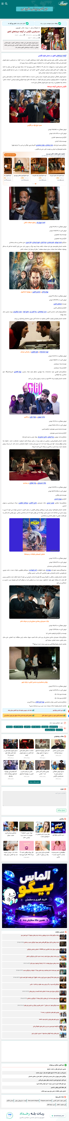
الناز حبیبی (28, 242)
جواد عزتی (33, 417)
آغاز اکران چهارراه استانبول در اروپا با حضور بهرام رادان (42, 753)
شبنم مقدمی (50, 242)
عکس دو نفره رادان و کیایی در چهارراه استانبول (26, 772)
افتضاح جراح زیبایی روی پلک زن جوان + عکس (42, 853)
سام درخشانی (49, 145)
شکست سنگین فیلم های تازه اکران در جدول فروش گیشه (26, 753)
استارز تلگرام (10, 1101)
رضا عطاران (32, 483)
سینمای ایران (45, 727)
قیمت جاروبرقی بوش (20, 1101)
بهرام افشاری (17, 372)
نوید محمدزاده (44, 352)
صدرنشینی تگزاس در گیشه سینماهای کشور (23, 31)
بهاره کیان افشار (40, 702)
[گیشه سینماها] (34, 106)
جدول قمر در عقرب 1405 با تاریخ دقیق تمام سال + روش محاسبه (51, 1073)
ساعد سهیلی (41, 417)
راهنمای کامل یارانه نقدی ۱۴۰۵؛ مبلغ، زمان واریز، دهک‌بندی (18, 715)
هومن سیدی (50, 503)
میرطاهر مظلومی (23, 503)
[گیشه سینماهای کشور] (34, 203)
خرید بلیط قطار (51, 1105)
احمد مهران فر (41, 222)
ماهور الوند (26, 312)
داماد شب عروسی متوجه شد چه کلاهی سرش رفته (20, 710)
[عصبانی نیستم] (34, 602)
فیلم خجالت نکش (18, 727)
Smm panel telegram (33, 1101)
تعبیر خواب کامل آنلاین (59, 1101)
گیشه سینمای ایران (50, 730)
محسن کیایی (36, 292)
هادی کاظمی (33, 503)
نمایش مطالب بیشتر (34, 782)
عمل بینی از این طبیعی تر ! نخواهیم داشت (43, 835)
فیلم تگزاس (27, 727)
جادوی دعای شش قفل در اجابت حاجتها (56, 1069)
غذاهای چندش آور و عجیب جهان (10, 834)
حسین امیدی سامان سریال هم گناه (58, 752)
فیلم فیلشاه (9, 727)
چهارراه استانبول (53, 727)
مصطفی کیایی (58, 304)
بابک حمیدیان (42, 483)
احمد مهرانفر (58, 242)
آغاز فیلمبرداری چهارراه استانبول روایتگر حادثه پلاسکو (11, 773)
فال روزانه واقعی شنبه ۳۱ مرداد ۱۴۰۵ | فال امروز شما (27, 853)
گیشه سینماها (61, 55)
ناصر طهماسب (33, 570)
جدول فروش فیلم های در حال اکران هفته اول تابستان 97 (11, 753)
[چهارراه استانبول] (34, 535)
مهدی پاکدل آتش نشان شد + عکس (42, 772)
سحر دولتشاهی (42, 312)
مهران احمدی (58, 499)
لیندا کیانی (43, 242)
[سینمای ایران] (34, 335)
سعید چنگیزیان (17, 312)
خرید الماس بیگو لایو (58, 710)
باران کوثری (34, 352)
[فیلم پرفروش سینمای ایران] (34, 397)
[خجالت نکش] (34, 465)
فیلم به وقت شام (36, 727)
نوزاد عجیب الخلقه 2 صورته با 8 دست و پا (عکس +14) (26, 835)
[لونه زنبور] (34, 663)
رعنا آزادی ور (33, 312)
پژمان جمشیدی (40, 145)
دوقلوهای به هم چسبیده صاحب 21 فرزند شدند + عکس (58, 854)
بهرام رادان (45, 292)
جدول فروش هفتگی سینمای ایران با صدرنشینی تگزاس (58, 773)
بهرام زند (48, 570)
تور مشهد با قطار (61, 1105)
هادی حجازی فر (42, 437)
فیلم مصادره (59, 730)
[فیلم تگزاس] (34, 270)
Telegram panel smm (46, 1101)
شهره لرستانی (36, 242)
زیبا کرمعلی (51, 437)
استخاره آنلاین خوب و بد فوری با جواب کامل (52, 715)
